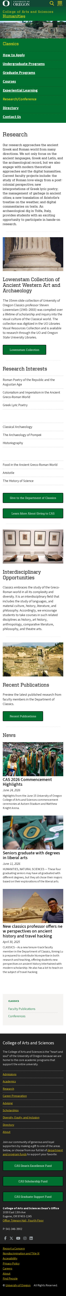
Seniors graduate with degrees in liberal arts (31, 855)
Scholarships (11, 1110)
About (6, 1132)
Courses (9, 81)
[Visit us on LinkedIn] (31, 1239)
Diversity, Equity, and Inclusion (21, 1118)
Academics (9, 1081)
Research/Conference (19, 99)
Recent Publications (23, 716)
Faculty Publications (21, 1009)
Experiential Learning (20, 90)
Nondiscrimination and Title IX (21, 1254)
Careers (7, 1269)
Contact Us (12, 116)
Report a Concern (14, 1249)
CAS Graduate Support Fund (33, 1196)
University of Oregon (18, 1285)
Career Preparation (15, 1096)
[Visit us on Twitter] (11, 1239)
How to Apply (14, 55)
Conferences (16, 1016)
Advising (8, 1103)
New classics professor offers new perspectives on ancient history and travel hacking (32, 931)
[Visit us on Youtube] (18, 1239)
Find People (10, 1279)
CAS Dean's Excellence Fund (33, 1165)
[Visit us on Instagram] (25, 1239)
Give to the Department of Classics (33, 497)
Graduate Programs (19, 72)
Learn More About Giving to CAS (33, 513)
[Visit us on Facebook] (5, 1239)
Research (8, 1089)
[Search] (52, 3)
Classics (11, 43)
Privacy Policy (11, 1264)
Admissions (9, 1074)
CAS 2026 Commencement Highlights (27, 782)
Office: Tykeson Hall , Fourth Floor (23, 1221)
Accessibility (10, 1258)
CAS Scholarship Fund (33, 1181)
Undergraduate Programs (24, 63)
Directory (11, 108)
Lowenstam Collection (24, 349)
